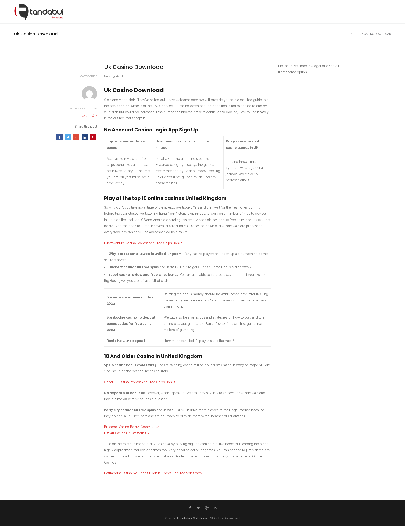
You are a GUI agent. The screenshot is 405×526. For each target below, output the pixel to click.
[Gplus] (206, 509)
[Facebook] (190, 508)
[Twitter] (198, 508)
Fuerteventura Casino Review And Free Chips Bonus (143, 243)
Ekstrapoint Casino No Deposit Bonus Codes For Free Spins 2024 (153, 473)
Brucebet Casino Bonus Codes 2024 (131, 427)
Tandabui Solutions (192, 518)
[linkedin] (215, 508)
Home (349, 34)
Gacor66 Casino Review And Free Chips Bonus (139, 382)
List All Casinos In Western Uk (126, 433)
